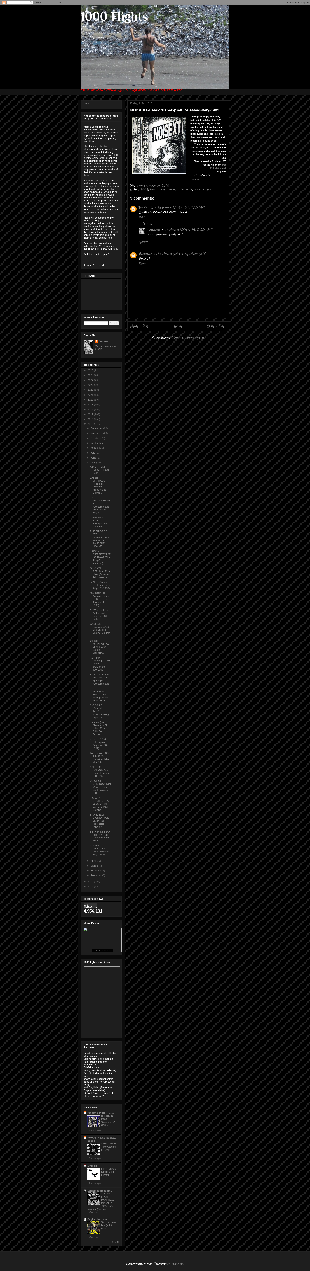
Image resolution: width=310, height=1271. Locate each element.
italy (197, 189)
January (95, 875)
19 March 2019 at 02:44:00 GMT (181, 253)
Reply (142, 216)
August (95, 447)
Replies (147, 223)
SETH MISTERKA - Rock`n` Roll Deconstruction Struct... (100, 836)
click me (194, 179)
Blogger (176, 1264)
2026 (91, 370)
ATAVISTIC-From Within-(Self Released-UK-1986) (99, 614)
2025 (91, 375)
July (93, 452)
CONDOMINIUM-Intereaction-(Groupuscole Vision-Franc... (99, 696)
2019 (91, 404)
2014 (91, 881)
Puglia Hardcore (97, 1219)
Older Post (216, 326)
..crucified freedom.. (99, 1190)
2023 (91, 385)
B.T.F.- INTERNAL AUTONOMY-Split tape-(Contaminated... (100, 680)
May (93, 462)
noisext (206, 189)
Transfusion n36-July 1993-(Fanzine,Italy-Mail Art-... (99, 757)
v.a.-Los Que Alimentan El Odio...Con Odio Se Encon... (98, 728)
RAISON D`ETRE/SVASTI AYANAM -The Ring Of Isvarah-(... (100, 557)
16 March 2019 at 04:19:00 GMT (181, 207)
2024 (91, 380)
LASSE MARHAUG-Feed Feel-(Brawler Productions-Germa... (98, 485)
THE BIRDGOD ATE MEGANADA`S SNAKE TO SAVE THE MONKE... (99, 539)
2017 (91, 414)
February (96, 870)
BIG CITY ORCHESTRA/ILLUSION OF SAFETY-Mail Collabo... (100, 803)
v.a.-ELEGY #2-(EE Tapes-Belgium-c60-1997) (99, 743)
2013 (91, 886)
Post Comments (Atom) (188, 338)
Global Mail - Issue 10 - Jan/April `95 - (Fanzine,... (99, 522)
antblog (92, 1165)
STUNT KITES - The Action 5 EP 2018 (109, 1146)
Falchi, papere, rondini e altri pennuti (109, 1171)
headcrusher (159, 189)
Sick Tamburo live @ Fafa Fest (108, 1225)
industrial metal (180, 189)
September (97, 443)
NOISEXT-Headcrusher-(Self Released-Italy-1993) (100, 850)
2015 (91, 424)
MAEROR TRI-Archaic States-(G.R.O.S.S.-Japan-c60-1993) (100, 599)
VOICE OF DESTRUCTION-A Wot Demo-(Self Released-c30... (100, 786)
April (93, 860)
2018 (91, 409)
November (97, 433)
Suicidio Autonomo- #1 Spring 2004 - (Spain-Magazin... (99, 646)
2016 (91, 419)
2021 (91, 394)
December (97, 428)
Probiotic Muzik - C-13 (100, 1112)
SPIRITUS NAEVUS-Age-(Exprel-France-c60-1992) (100, 771)
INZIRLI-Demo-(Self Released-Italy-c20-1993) (100, 585)
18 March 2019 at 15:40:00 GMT (188, 229)
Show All (115, 1242)
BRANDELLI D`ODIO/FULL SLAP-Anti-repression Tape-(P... (99, 820)
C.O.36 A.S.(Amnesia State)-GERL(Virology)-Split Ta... (100, 711)
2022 (91, 389)
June (94, 457)
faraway (154, 229)
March (94, 865)
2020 (91, 399)
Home (178, 326)
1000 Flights (114, 16)
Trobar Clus (148, 207)
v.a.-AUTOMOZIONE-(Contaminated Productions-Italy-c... (100, 505)
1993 (145, 189)
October (95, 438)
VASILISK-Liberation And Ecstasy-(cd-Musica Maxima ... (100, 629)
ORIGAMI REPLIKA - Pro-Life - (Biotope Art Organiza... (100, 573)
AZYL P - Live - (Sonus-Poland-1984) (100, 469)
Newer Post (140, 326)
